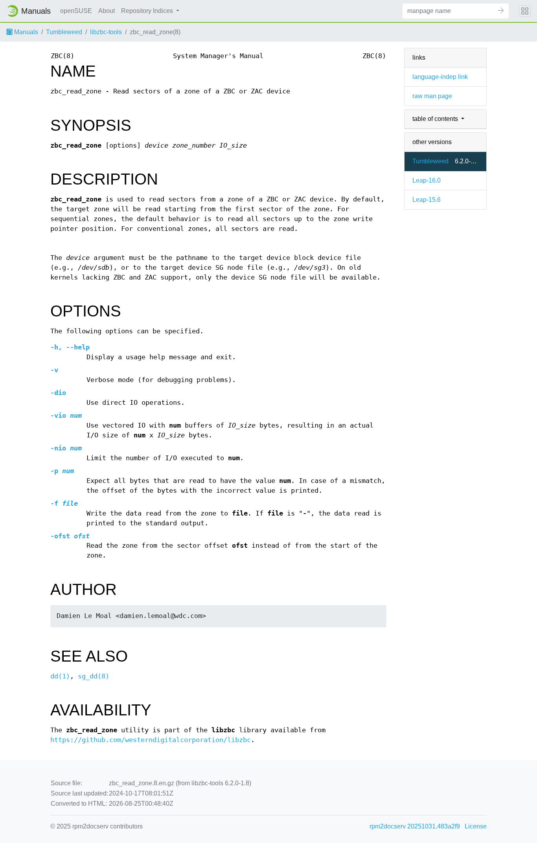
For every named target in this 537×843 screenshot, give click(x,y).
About (106, 10)
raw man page (432, 96)
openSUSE (76, 10)
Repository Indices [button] (148, 10)
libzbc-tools (106, 32)
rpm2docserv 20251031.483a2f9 (415, 826)
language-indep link (440, 76)
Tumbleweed (64, 32)
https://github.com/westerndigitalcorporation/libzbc (150, 740)
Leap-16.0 (426, 180)
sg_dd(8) (93, 676)
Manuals (25, 32)
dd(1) (60, 676)
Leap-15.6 (426, 199)
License (476, 826)
